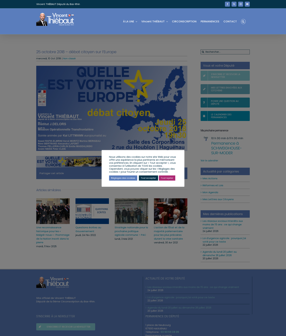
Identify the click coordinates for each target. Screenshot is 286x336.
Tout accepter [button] (148, 178)
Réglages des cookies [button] (123, 178)
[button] (243, 21)
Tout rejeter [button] (167, 178)
